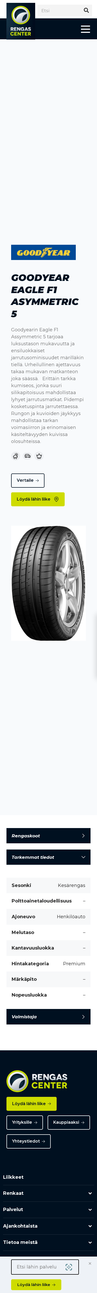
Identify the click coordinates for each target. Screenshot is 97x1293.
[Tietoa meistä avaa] (90, 1242)
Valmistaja (24, 1016)
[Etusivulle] (20, 21)
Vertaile (25, 480)
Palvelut (13, 1209)
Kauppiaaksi (66, 1122)
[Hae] (86, 10)
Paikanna (70, 1267)
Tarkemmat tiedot (33, 857)
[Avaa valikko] (85, 29)
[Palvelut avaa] (90, 1209)
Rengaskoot (26, 835)
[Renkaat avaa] (90, 1193)
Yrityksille (22, 1122)
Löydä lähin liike (33, 499)
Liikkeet (13, 1177)
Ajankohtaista (20, 1226)
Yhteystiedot (26, 1141)
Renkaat (13, 1193)
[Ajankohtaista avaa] (90, 1226)
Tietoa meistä (20, 1242)
